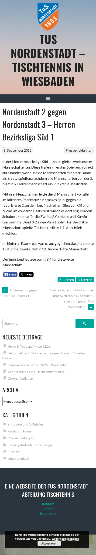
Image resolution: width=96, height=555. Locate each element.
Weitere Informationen (65, 538)
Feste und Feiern (20, 431)
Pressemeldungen (79, 150)
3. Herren (84, 279)
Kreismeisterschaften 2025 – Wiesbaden (38, 365)
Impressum (48, 513)
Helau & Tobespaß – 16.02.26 (29, 346)
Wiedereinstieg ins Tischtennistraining (36, 372)
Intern (48, 509)
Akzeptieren (49, 543)
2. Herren (66, 279)
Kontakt (48, 504)
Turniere (14, 452)
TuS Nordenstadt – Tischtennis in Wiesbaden (48, 60)
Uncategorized (18, 458)
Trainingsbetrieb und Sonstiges (31, 445)
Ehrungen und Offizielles (26, 424)
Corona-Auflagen (20, 378)
